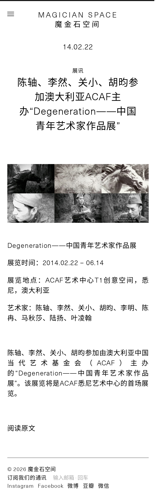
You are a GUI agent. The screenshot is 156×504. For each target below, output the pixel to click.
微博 (73, 485)
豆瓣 (88, 485)
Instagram (20, 485)
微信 (103, 485)
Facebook (50, 485)
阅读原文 (21, 428)
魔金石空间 (78, 23)
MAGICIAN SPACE (78, 14)
